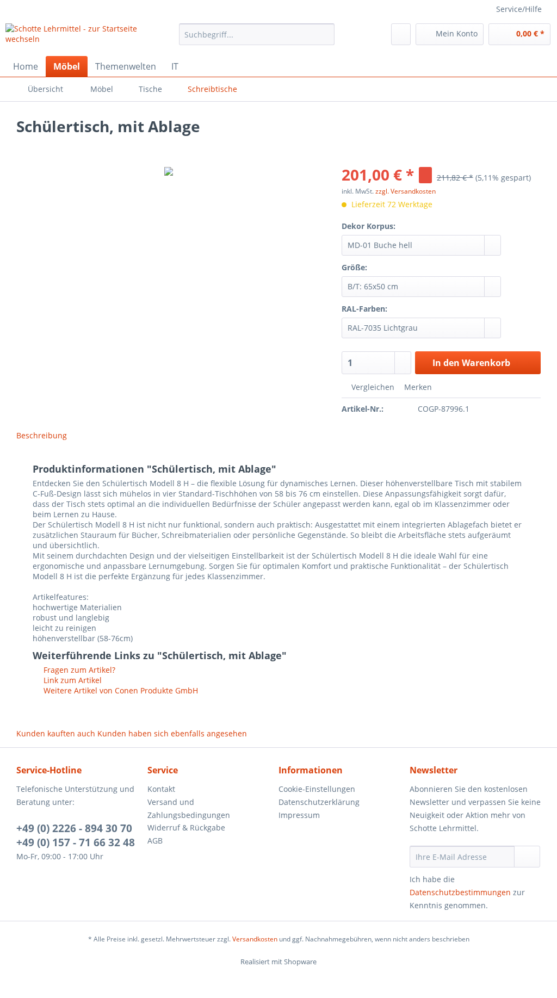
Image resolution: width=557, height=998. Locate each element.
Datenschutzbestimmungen (460, 892)
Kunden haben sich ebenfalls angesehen (172, 733)
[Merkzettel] (401, 34)
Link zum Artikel (71, 680)
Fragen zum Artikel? (78, 670)
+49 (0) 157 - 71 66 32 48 (75, 842)
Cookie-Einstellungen (316, 789)
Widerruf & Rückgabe (186, 827)
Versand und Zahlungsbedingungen (188, 808)
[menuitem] (257, 39)
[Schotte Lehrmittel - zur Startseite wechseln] (71, 37)
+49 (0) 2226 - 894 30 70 (74, 828)
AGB (155, 840)
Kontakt (161, 789)
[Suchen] (324, 34)
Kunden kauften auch (55, 733)
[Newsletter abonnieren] (527, 856)
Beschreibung (41, 435)
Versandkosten (254, 939)
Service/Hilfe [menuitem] (519, 9)
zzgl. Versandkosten (405, 191)
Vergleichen (371, 387)
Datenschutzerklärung (319, 802)
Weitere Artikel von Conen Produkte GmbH (119, 690)
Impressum (299, 815)
